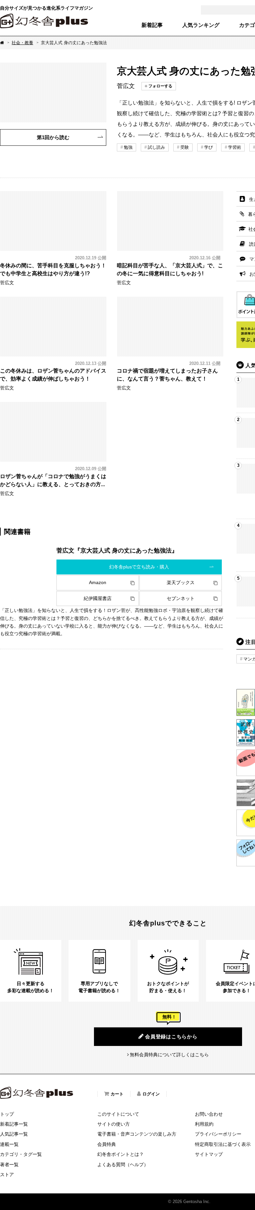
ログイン (151, 1093)
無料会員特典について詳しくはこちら (169, 1054)
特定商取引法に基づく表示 (223, 1144)
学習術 (234, 147)
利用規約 (204, 1124)
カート (117, 1093)
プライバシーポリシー (218, 1134)
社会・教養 (22, 42)
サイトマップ (209, 1154)
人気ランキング (200, 25)
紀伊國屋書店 (98, 598)
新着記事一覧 (14, 1124)
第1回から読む (53, 137)
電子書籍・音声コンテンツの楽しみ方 (136, 1134)
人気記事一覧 (14, 1134)
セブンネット (181, 598)
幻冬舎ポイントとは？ (120, 1154)
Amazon (97, 582)
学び (208, 147)
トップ (7, 1114)
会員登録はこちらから (171, 1036)
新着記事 (152, 25)
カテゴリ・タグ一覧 (21, 1154)
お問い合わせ (209, 1114)
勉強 (128, 147)
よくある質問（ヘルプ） (122, 1164)
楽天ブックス (181, 582)
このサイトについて (118, 1114)
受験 (184, 147)
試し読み (156, 147)
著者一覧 (9, 1164)
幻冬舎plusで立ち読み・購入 (139, 566)
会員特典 (106, 1144)
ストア (7, 1174)
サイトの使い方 (113, 1124)
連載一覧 (9, 1144)
